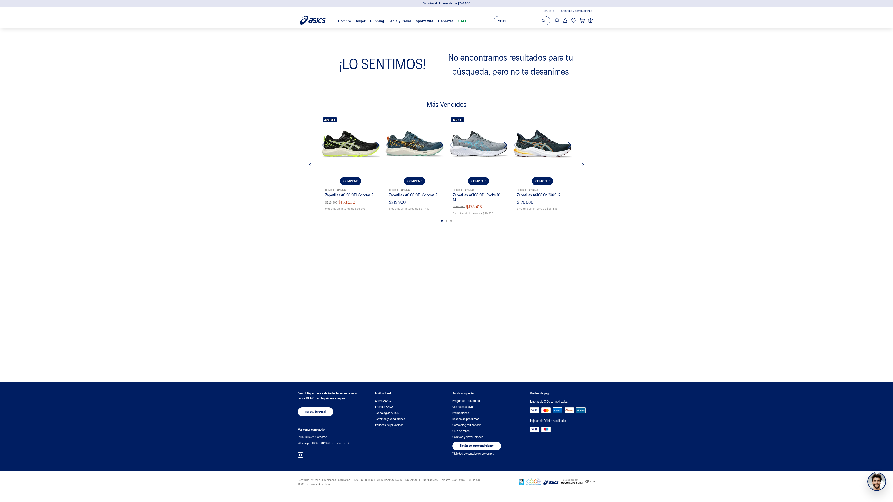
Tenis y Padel (400, 21)
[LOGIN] (557, 20)
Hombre (344, 21)
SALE (462, 21)
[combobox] (521, 20)
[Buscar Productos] (546, 20)
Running (377, 21)
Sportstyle (424, 21)
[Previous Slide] (326, 145)
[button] (442, 221)
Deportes (446, 21)
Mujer (361, 21)
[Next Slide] (374, 145)
